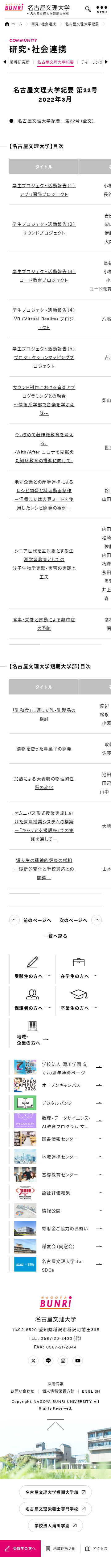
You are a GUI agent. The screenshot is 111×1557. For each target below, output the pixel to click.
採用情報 (55, 1383)
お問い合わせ (22, 1391)
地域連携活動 (64, 1548)
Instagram (63, 1361)
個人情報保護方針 (58, 1391)
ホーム (16, 24)
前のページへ (37, 920)
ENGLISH (91, 1391)
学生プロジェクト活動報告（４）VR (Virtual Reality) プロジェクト (44, 318)
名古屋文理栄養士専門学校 (52, 1509)
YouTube (77, 1361)
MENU (102, 12)
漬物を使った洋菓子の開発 (44, 748)
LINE (48, 1361)
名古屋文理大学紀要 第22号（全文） (56, 120)
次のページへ (74, 920)
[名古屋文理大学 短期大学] (48, 13)
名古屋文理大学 (48, 7)
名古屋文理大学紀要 (82, 24)
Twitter (33, 1361)
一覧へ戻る (55, 936)
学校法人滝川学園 (52, 1525)
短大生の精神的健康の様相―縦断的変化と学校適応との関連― (44, 868)
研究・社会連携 (43, 24)
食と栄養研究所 (16, 62)
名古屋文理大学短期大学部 (52, 1492)
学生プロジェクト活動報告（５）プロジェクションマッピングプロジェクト (44, 357)
